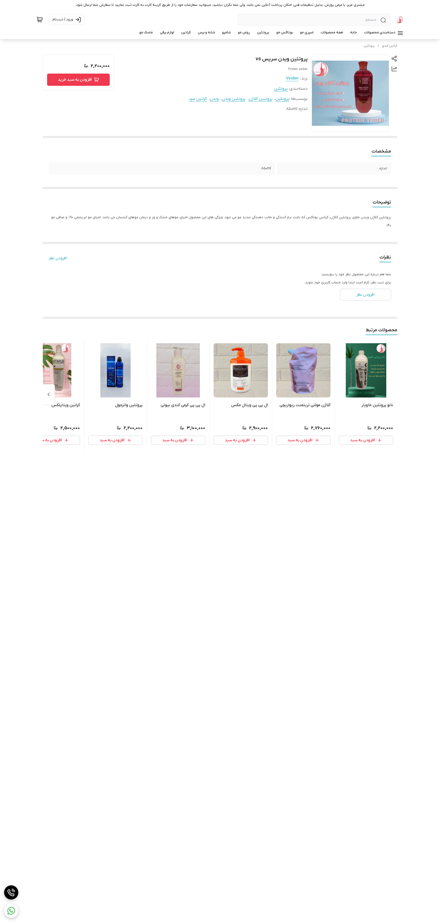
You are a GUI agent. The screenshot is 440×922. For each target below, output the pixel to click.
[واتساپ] (11, 911)
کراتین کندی (389, 46)
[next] (49, 394)
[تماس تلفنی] (11, 892)
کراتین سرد (198, 98)
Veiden (292, 78)
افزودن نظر (58, 258)
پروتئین (369, 46)
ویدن (214, 98)
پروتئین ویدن (233, 98)
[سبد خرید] (40, 20)
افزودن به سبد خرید (75, 79)
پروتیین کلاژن (260, 98)
